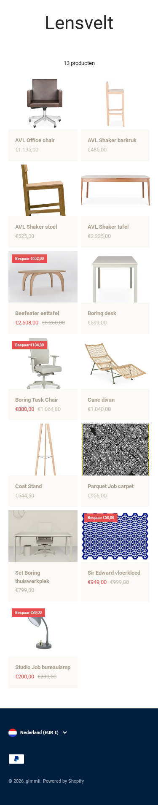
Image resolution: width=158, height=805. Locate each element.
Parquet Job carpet (111, 486)
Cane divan (101, 400)
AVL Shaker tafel (108, 227)
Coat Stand (28, 486)
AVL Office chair (35, 140)
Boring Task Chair (36, 400)
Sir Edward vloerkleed (114, 573)
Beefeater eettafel (37, 313)
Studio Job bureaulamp (42, 667)
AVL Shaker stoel (36, 227)
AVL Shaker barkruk (112, 140)
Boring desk (102, 313)
